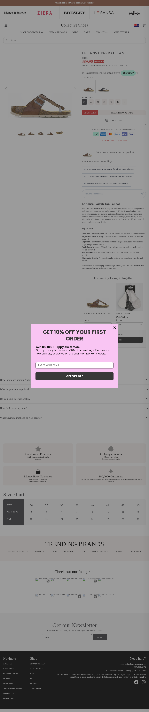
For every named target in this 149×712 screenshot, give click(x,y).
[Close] (114, 327)
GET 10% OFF (74, 376)
